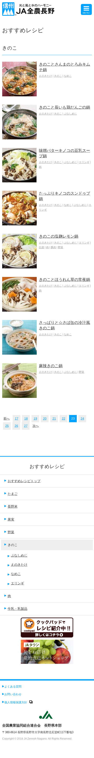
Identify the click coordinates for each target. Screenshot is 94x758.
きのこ (58, 75)
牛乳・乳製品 (17, 609)
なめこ (68, 75)
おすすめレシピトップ (24, 481)
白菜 (41, 247)
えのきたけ (45, 75)
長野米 (12, 506)
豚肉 (53, 247)
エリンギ (84, 162)
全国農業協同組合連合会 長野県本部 (32, 725)
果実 (11, 519)
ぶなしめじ (70, 113)
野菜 (60, 247)
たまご (12, 494)
